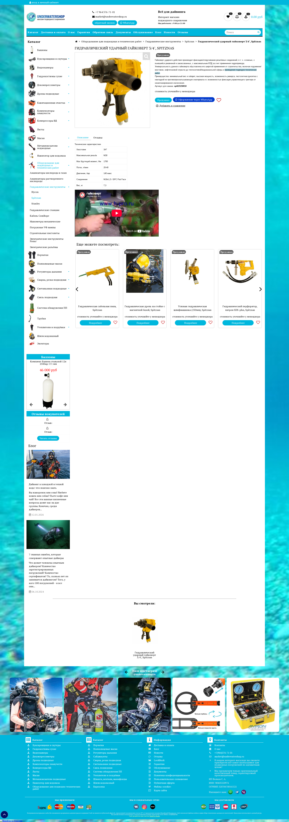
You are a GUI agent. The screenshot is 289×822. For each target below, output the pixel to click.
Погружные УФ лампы (43, 227)
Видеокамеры (45, 67)
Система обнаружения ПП (52, 307)
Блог (158, 32)
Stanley (35, 203)
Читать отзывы (48, 438)
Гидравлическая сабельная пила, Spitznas (97, 308)
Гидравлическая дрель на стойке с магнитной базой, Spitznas (145, 308)
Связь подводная (47, 297)
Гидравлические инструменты (47, 186)
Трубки (41, 318)
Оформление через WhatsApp (194, 99)
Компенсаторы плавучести (45, 112)
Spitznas (36, 197)
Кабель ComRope (39, 215)
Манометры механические (45, 221)
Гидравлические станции (44, 210)
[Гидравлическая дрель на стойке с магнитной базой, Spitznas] (144, 271)
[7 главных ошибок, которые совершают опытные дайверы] (48, 534)
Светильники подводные (52, 288)
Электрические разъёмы (44, 247)
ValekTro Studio (154, 816)
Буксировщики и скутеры (52, 58)
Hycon (35, 192)
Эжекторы (43, 343)
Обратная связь (103, 32)
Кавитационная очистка (51, 102)
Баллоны (42, 50)
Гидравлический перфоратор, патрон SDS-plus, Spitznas (240, 308)
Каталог (33, 32)
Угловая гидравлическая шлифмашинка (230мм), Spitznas (192, 308)
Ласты (40, 129)
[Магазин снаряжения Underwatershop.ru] (45, 17)
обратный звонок (105, 22)
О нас (71, 32)
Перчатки (42, 255)
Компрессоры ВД (47, 120)
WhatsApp (128, 22)
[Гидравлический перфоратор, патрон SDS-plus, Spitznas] (240, 271)
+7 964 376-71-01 (104, 12)
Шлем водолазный (48, 336)
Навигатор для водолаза (51, 155)
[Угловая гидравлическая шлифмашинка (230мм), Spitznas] (192, 271)
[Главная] (76, 41)
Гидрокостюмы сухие (49, 76)
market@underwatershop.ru (111, 16)
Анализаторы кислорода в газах (48, 172)
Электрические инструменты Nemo (46, 240)
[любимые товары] (228, 16)
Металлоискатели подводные (47, 147)
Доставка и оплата (53, 32)
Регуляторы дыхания (49, 271)
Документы (123, 32)
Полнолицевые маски (49, 263)
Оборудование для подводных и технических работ (48, 165)
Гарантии (83, 32)
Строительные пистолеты (44, 233)
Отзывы (183, 32)
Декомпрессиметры (48, 85)
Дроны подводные (48, 93)
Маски (41, 138)
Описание (83, 137)
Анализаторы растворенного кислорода (46, 180)
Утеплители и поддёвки (51, 327)
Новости (169, 32)
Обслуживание (143, 32)
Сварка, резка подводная (51, 279)
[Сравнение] (237, 16)
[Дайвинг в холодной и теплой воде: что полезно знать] (48, 464)
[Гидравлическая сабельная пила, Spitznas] (97, 271)
